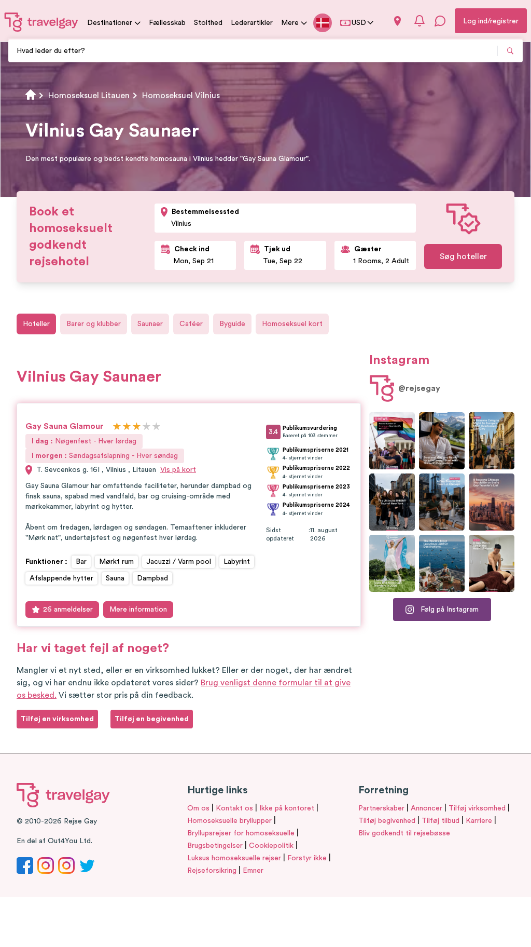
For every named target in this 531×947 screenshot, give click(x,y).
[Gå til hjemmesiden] (41, 21)
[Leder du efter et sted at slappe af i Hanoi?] (491, 563)
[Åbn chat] (440, 21)
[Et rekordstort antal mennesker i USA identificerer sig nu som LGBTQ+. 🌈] (392, 440)
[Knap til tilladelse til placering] (397, 21)
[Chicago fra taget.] (442, 502)
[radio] (117, 427)
